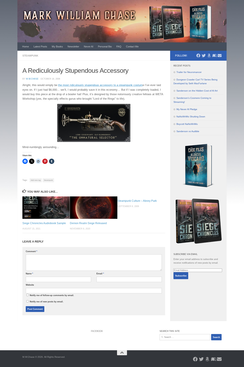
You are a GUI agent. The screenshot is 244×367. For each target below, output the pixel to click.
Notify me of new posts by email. (46, 301)
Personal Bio (105, 46)
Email (100, 273)
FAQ (118, 46)
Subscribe (181, 275)
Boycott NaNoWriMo (187, 124)
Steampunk (30, 55)
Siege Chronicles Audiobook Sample (44, 223)
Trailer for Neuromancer (189, 72)
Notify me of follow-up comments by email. (52, 295)
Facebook (97, 331)
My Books (57, 46)
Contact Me (132, 46)
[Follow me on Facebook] (198, 56)
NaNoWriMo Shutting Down (190, 116)
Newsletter (73, 46)
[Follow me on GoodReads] (214, 56)
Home (25, 46)
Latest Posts (40, 46)
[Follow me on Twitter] (204, 56)
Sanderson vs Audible (187, 131)
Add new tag (36, 180)
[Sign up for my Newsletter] (220, 56)
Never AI (88, 46)
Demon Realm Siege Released (88, 223)
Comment (31, 251)
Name (29, 273)
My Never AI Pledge (186, 109)
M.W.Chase (32, 79)
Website (30, 285)
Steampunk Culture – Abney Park (137, 200)
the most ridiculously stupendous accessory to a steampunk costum (100, 85)
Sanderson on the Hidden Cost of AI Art (197, 90)
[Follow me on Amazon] (209, 56)
